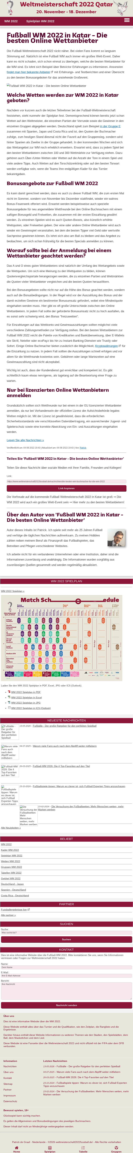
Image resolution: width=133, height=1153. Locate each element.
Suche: (5, 929)
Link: (9, 476)
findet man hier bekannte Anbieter (28, 72)
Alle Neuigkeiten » (11, 827)
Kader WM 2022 (10, 850)
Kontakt (7, 1078)
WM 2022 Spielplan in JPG (26, 702)
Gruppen (116, 1151)
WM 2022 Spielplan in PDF (26, 692)
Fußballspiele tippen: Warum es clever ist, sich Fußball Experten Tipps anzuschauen (79, 786)
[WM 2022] (66, 15)
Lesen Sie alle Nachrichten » (25, 440)
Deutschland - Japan (12, 884)
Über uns (8, 1072)
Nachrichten (10, 1066)
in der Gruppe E (110, 126)
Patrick (83, 448)
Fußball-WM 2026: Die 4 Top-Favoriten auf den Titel (61, 766)
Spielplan (49, 1151)
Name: (4, 964)
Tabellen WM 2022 (11, 872)
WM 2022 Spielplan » (12, 591)
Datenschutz (10, 1101)
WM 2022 (6, 844)
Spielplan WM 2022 (11, 855)
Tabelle (83, 1151)
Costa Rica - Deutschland (15, 895)
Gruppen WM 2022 (11, 867)
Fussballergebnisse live (14, 909)
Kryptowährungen (106, 346)
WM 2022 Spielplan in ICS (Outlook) (31, 708)
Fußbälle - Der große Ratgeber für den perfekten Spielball (64, 725)
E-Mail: (5, 972)
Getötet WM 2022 (10, 878)
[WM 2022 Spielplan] (61, 680)
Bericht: (5, 980)
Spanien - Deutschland (13, 889)
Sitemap (7, 1084)
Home (16, 1151)
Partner (7, 1089)
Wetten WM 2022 (10, 861)
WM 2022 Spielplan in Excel (26, 697)
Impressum (9, 1095)
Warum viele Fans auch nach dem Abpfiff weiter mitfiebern (65, 746)
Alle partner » (8, 915)
